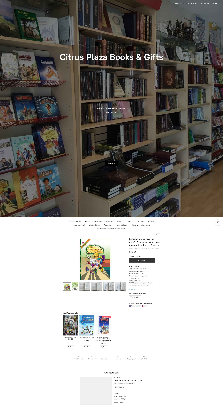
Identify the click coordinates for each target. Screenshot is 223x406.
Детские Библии (75, 222)
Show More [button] (132, 289)
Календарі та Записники (141, 225)
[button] (135, 297)
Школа (129, 222)
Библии (119, 222)
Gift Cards (144, 359)
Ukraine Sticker (94, 225)
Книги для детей (79, 225)
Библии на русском (154, 248)
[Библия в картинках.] (70, 325)
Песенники (108, 225)
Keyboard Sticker (122, 225)
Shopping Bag (131, 359)
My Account (92, 359)
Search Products (79, 359)
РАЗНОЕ (151, 222)
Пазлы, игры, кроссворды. (103, 222)
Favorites (118, 359)
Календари (140, 222)
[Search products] (218, 222)
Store (131, 248)
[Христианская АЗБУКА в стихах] (86, 325)
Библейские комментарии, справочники (111, 228)
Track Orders (105, 359)
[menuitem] (156, 235)
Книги (87, 222)
